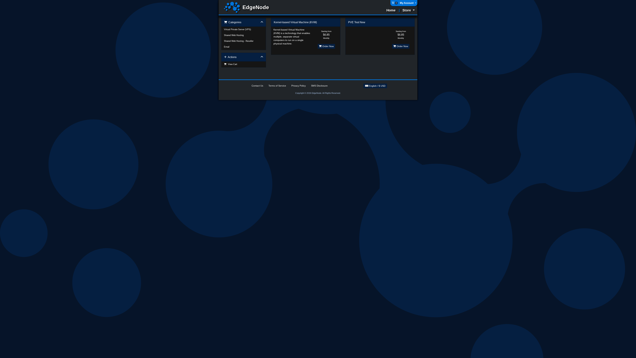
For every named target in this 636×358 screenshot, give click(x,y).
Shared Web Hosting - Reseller (238, 41)
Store (407, 10)
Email (226, 47)
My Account (407, 2)
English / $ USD (376, 86)
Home (391, 10)
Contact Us (257, 85)
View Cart (232, 64)
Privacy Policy (298, 85)
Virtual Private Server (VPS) (237, 29)
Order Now (328, 46)
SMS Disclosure (319, 85)
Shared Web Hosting (234, 35)
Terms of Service (277, 85)
